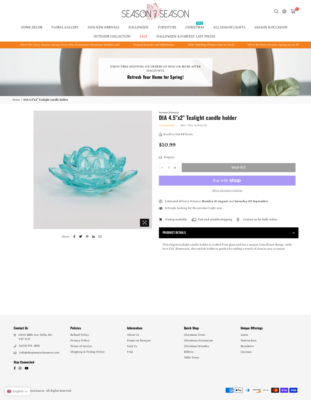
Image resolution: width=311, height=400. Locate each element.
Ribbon (189, 352)
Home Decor (32, 27)
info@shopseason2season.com (39, 352)
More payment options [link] (227, 190)
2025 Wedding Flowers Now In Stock (200, 44)
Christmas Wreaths (196, 346)
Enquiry (169, 157)
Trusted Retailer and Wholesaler (143, 44)
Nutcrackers (249, 340)
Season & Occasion (271, 27)
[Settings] (284, 11)
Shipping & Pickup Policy (87, 352)
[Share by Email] (100, 237)
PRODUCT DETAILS (174, 232)
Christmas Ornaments (198, 340)
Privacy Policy (80, 340)
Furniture (167, 27)
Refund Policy (79, 335)
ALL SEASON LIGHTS (229, 27)
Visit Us (132, 346)
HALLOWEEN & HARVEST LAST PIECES (185, 36)
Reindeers (247, 346)
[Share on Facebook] (74, 237)
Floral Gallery (64, 27)
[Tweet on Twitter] (80, 237)
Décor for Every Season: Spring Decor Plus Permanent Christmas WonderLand (59, 44)
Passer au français (138, 340)
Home (16, 99)
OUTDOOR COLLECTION (112, 36)
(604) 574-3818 (29, 346)
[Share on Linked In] (93, 237)
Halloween (138, 27)
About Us (133, 335)
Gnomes (246, 352)
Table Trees (191, 357)
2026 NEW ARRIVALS (103, 27)
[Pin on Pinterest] (87, 237)
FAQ (130, 352)
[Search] (276, 11)
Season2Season (169, 112)
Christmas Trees (194, 335)
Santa (244, 335)
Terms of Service (81, 346)
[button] (17, 391)
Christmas (194, 26)
